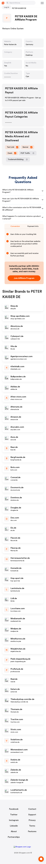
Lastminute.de (17, 588)
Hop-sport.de (16, 578)
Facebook (13, 809)
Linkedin (14, 826)
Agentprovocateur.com (21, 356)
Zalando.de (15, 770)
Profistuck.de (16, 669)
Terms (32, 826)
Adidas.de (15, 387)
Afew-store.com (18, 397)
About (14, 831)
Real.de (13, 679)
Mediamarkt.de (17, 619)
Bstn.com (15, 467)
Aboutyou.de (16, 326)
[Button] (7, 3)
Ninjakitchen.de (17, 649)
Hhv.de (13, 346)
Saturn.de (15, 689)
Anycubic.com (17, 427)
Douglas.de (15, 508)
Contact (32, 809)
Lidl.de (13, 598)
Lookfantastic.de (18, 790)
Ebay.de (14, 306)
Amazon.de (15, 417)
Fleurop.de (15, 548)
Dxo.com (14, 518)
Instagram (14, 820)
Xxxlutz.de (15, 760)
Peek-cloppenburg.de (20, 659)
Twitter (13, 815)
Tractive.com (16, 719)
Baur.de (14, 447)
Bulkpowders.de (18, 377)
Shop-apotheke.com (20, 316)
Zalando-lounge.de (19, 780)
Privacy (32, 820)
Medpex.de (15, 629)
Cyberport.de (16, 336)
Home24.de (15, 568)
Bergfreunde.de (17, 457)
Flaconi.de (15, 538)
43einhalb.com (17, 366)
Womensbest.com (19, 750)
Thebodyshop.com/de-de (22, 699)
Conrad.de (15, 477)
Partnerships (14, 837)
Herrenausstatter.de (20, 558)
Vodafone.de (16, 740)
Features (32, 831)
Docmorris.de (16, 487)
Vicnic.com (15, 729)
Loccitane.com (17, 608)
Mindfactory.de (17, 639)
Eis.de (13, 528)
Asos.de (14, 437)
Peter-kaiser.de (10, 44)
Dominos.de (16, 498)
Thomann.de (16, 709)
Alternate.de (16, 407)
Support (32, 815)
